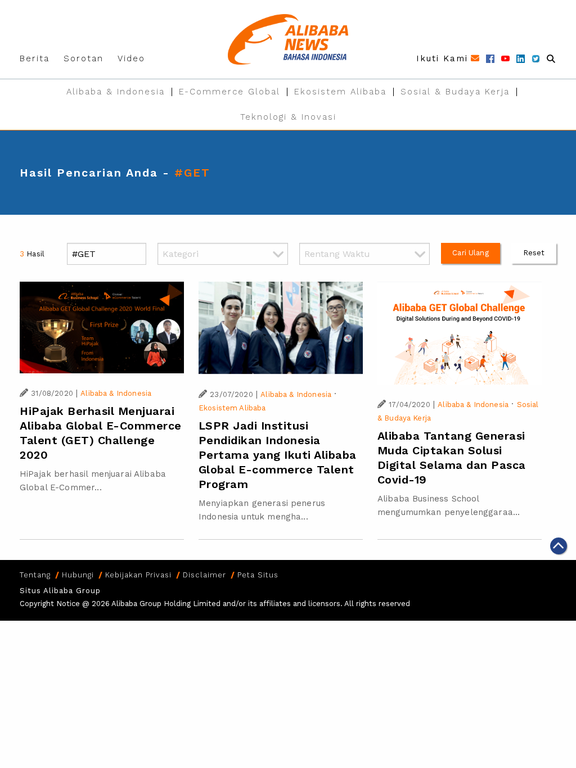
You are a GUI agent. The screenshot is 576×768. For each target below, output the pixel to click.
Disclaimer (204, 575)
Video (131, 58)
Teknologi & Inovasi (288, 117)
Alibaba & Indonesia (115, 92)
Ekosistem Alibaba (340, 92)
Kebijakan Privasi (138, 575)
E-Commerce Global (229, 92)
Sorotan (84, 58)
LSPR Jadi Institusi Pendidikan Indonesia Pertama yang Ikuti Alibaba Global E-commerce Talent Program (278, 455)
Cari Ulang (470, 253)
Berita (35, 58)
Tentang (35, 575)
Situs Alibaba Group (60, 590)
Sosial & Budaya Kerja (455, 92)
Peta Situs (257, 575)
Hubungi (78, 575)
